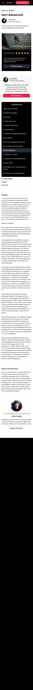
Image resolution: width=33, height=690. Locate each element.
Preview (4, 182)
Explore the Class (16, 428)
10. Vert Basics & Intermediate (13, 146)
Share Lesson (17, 66)
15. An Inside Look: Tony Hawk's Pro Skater (14, 168)
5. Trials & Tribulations (10, 125)
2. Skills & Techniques (10, 113)
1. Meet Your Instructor (10, 109)
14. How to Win (8, 163)
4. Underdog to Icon (9, 121)
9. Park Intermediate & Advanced (14, 142)
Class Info (4, 185)
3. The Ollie (6, 117)
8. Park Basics (7, 138)
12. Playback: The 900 (10, 154)
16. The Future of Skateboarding (13, 173)
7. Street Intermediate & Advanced (14, 133)
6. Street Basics (8, 129)
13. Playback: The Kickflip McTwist (14, 158)
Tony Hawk (11, 19)
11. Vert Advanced (9, 150)
